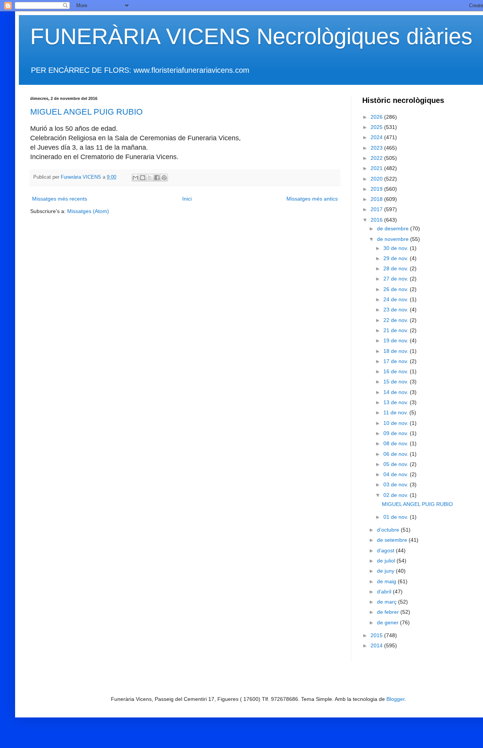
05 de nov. (396, 464)
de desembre (393, 228)
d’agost (386, 550)
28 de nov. (396, 268)
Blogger (395, 699)
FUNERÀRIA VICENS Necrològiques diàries (251, 36)
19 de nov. (396, 340)
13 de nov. (396, 402)
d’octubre (389, 530)
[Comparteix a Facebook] (157, 177)
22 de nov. (396, 320)
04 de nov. (396, 474)
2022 (377, 158)
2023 (377, 148)
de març (387, 602)
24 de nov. (396, 299)
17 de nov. (396, 361)
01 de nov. (396, 517)
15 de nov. (396, 382)
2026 (377, 117)
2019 (377, 189)
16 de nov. (396, 371)
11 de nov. (396, 412)
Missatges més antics (312, 199)
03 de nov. (396, 484)
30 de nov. (396, 248)
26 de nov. (396, 289)
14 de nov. (396, 392)
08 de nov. (396, 443)
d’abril (385, 592)
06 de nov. (396, 454)
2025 (377, 127)
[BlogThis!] (142, 177)
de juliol (387, 561)
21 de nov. (396, 330)
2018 (377, 199)
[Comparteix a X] (150, 177)
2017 (377, 209)
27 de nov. (396, 279)
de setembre (393, 540)
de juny (386, 571)
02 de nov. (396, 495)
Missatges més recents (59, 199)
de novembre (393, 239)
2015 (377, 635)
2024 (377, 137)
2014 (377, 645)
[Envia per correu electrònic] (135, 177)
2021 (377, 168)
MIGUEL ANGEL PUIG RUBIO (86, 111)
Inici (187, 199)
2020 (377, 179)
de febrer (388, 612)
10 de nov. (396, 423)
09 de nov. (396, 433)
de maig (387, 581)
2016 (377, 220)
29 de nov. (396, 258)
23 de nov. (396, 310)
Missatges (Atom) (88, 211)
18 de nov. (396, 351)
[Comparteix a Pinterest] (164, 177)
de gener (388, 622)
